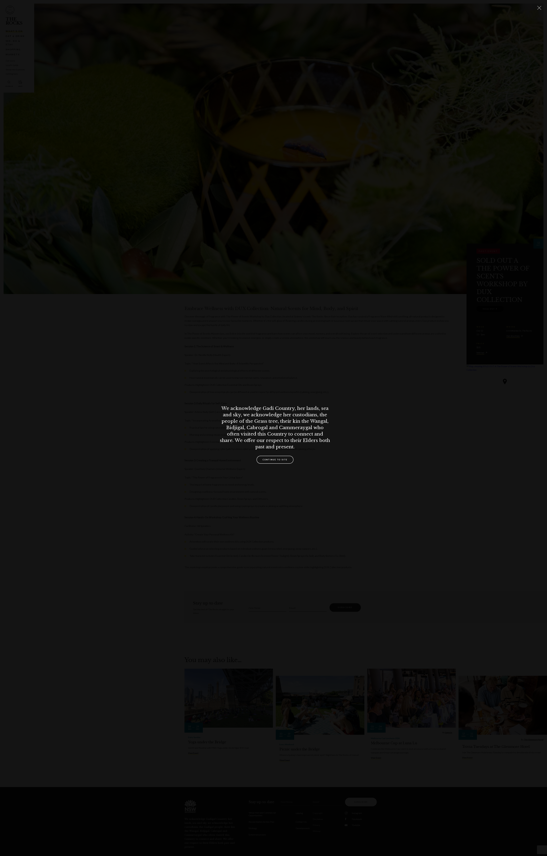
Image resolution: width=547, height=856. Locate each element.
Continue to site (275, 459)
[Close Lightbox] (539, 8)
